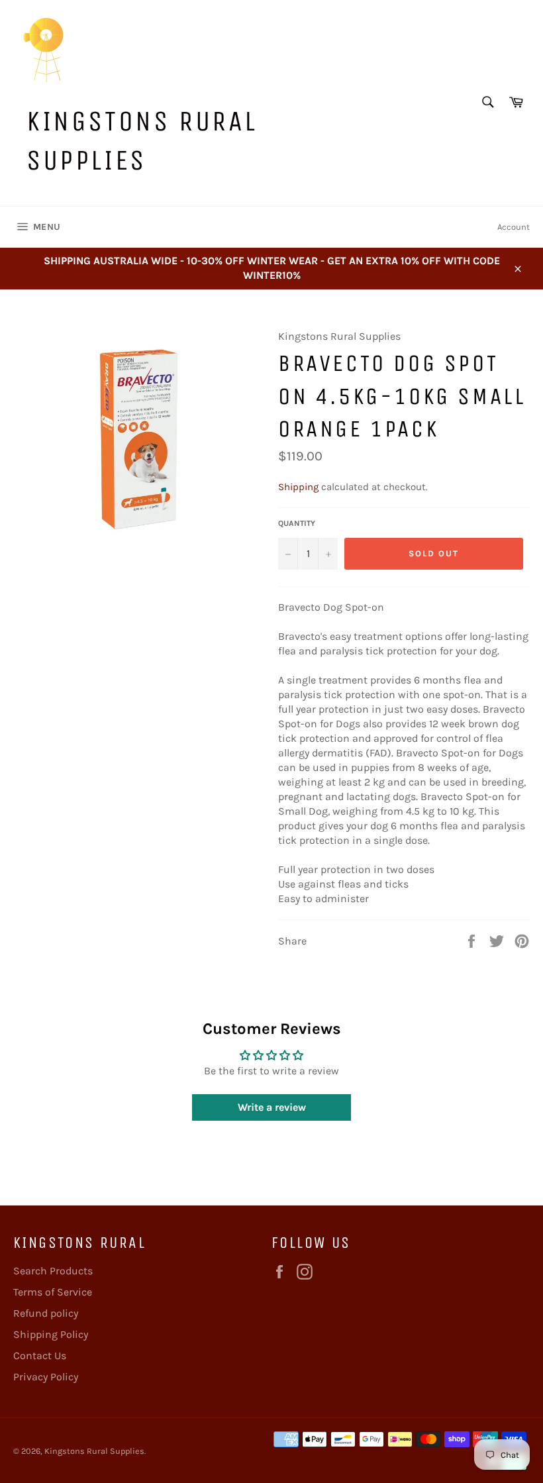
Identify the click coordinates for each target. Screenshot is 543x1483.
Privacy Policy (45, 1376)
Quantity (296, 523)
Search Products (53, 1270)
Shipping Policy (50, 1334)
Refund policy (45, 1313)
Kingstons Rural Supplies (142, 140)
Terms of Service (52, 1292)
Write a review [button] (272, 1107)
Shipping (298, 487)
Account (513, 227)
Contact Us (39, 1355)
